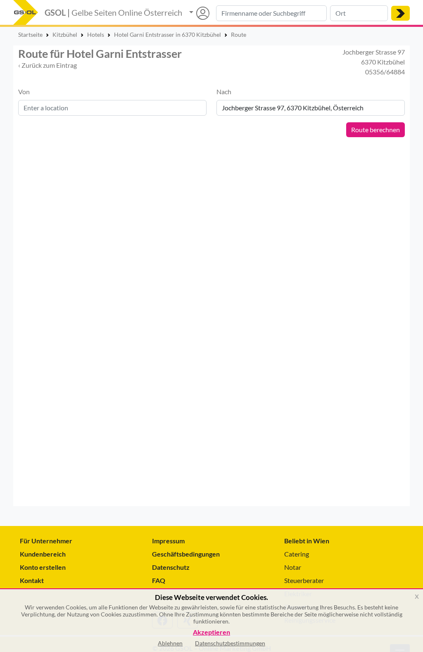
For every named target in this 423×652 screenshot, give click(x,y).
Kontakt (32, 580)
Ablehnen (170, 643)
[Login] (199, 13)
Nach (223, 91)
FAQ (158, 580)
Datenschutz (171, 567)
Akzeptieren (211, 632)
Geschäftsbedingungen (186, 554)
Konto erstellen (43, 567)
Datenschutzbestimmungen (230, 643)
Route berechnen (375, 129)
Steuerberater (304, 580)
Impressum (168, 541)
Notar (292, 567)
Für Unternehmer (46, 541)
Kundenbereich (43, 554)
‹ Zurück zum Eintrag (47, 65)
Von (24, 91)
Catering (296, 554)
